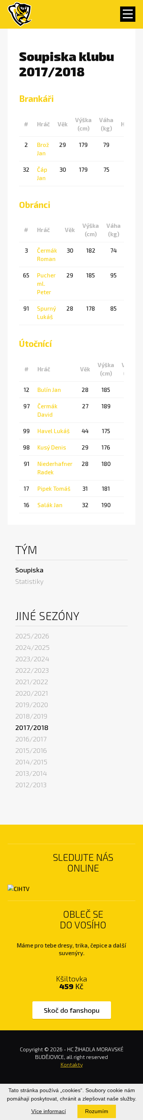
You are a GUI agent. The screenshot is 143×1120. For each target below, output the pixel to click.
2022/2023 (32, 670)
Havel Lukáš (53, 430)
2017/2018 (31, 727)
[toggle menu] (127, 14)
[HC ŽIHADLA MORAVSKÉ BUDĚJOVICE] (20, 14)
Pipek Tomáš (54, 488)
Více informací (48, 1111)
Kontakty (72, 1064)
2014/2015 (31, 761)
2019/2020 (31, 704)
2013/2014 (31, 773)
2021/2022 (31, 681)
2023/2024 (32, 658)
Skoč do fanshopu (72, 1010)
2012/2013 (31, 784)
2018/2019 (31, 716)
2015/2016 (31, 750)
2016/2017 (31, 739)
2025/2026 (32, 636)
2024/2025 (32, 647)
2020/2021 (31, 693)
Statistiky (29, 581)
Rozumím (96, 1111)
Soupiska (29, 570)
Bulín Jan (49, 389)
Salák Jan (50, 504)
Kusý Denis (51, 447)
